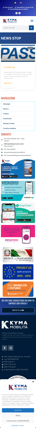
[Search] (31, 27)
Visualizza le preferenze (18, 421)
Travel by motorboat (9, 128)
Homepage (6, 104)
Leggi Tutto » (8, 83)
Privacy (22, 425)
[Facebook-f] (16, 13)
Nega (18, 416)
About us (6, 109)
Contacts (6, 113)
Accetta (18, 410)
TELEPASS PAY (9, 67)
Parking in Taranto (8, 123)
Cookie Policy (15, 425)
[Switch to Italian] (15, 3)
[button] (33, 382)
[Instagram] (19, 13)
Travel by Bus (7, 118)
